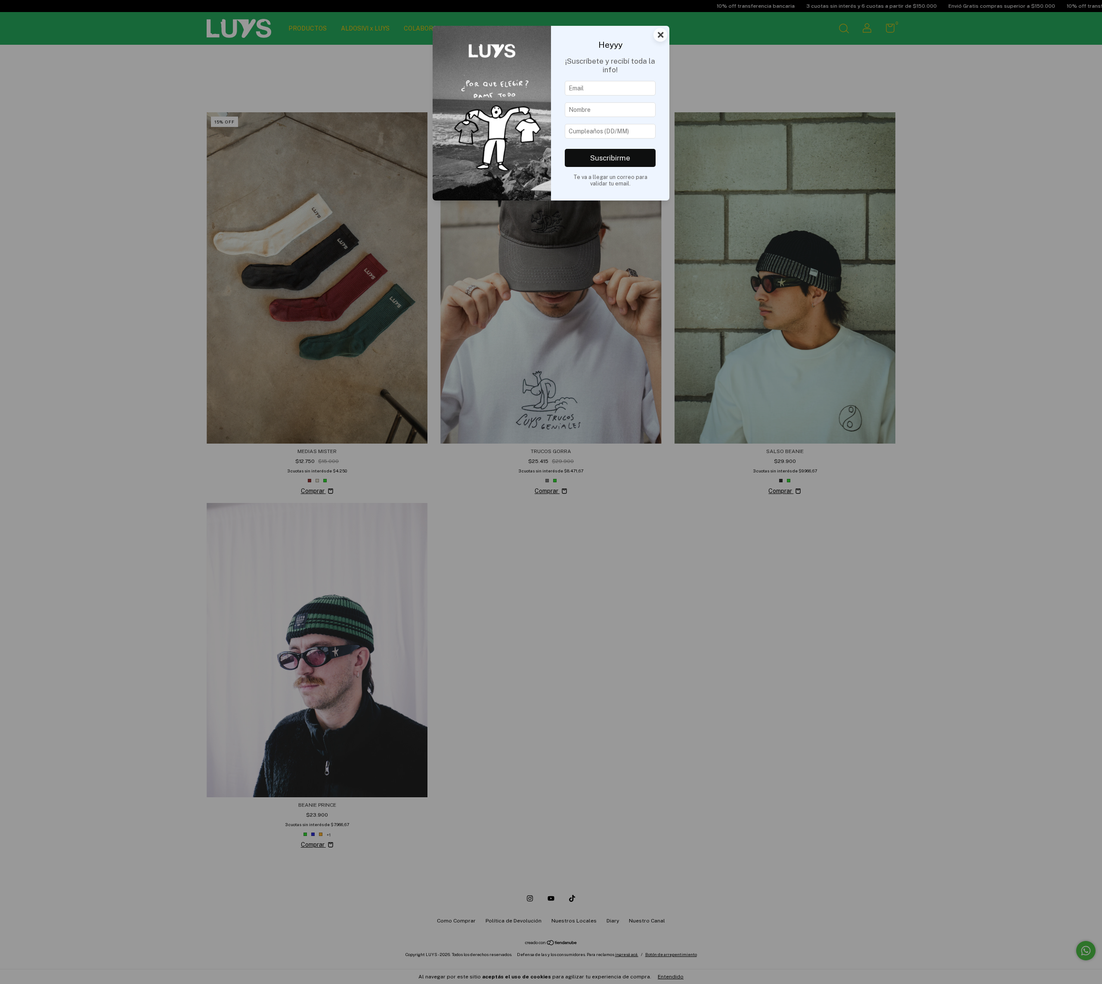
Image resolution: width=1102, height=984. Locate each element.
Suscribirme (610, 158)
